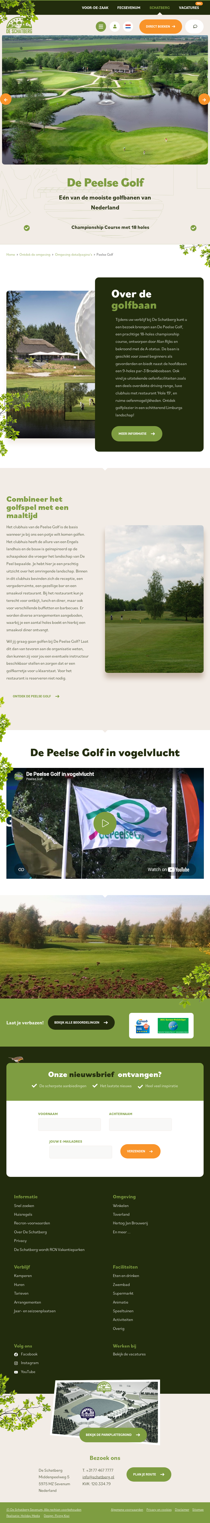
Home (10, 254)
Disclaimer (182, 1509)
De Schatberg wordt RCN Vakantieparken (49, 1249)
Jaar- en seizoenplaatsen (35, 1310)
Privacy (20, 1240)
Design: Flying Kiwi (56, 1516)
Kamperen (23, 1275)
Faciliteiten (125, 1266)
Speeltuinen (123, 1310)
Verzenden (136, 1151)
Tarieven (21, 1293)
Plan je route (144, 1474)
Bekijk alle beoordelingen (76, 1022)
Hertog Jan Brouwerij (130, 1222)
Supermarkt (123, 1293)
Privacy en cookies (159, 1509)
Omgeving (124, 1196)
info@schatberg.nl (98, 1476)
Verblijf (22, 1266)
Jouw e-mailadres (65, 1141)
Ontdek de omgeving (34, 254)
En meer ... (122, 1231)
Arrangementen (27, 1302)
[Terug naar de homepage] (19, 25)
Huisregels (23, 1214)
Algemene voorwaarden (127, 1509)
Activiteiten (123, 1319)
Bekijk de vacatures (129, 1353)
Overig (118, 1328)
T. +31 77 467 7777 (97, 1470)
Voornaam (48, 1113)
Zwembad (121, 1284)
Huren (19, 1284)
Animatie (120, 1302)
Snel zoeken (24, 1205)
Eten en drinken (126, 1275)
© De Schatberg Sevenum (43, 1509)
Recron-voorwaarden (32, 1222)
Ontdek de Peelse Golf (32, 696)
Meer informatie (132, 433)
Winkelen (121, 1205)
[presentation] (6, 99)
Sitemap (198, 1509)
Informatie (26, 1196)
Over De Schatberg (30, 1231)
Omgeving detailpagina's (73, 254)
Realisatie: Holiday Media (23, 1516)
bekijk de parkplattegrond (109, 1435)
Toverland (121, 1214)
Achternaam (120, 1113)
